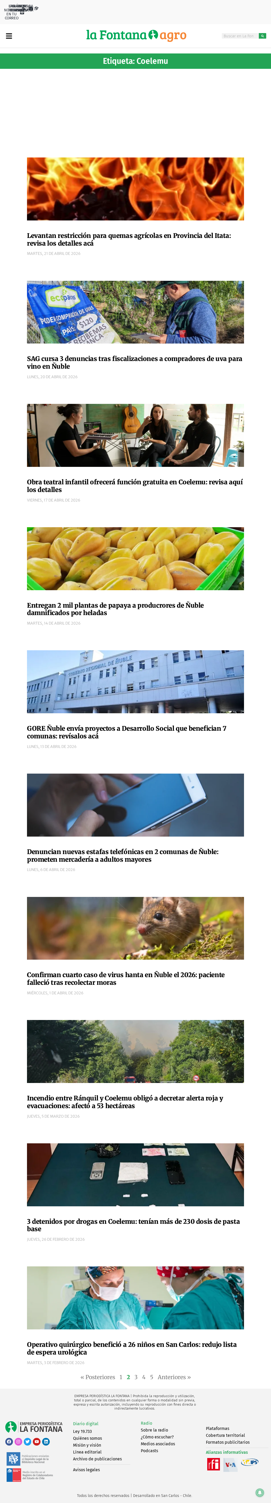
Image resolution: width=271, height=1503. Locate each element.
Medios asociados (158, 1443)
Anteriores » (174, 1377)
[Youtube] (36, 1442)
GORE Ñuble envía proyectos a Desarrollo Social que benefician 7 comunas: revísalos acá (127, 732)
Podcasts (149, 1450)
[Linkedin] (46, 1442)
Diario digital (85, 1423)
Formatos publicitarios (228, 1442)
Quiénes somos (87, 1438)
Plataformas (217, 1428)
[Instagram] (18, 1442)
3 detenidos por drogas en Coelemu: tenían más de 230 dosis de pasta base (133, 1225)
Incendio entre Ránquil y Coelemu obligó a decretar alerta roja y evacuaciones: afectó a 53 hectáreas (125, 1102)
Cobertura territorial (225, 1435)
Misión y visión (87, 1445)
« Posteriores (97, 1377)
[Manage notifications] (260, 1492)
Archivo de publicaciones (97, 1458)
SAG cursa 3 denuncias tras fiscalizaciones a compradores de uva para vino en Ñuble (134, 363)
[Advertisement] (135, 111)
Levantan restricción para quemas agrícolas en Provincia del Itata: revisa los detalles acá (129, 239)
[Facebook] (9, 1442)
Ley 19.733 (82, 1431)
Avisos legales (86, 1469)
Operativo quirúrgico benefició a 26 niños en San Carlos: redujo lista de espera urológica (132, 1348)
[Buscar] (262, 36)
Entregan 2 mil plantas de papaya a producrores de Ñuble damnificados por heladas (115, 609)
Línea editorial (87, 1452)
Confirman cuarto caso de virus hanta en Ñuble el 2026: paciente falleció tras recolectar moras (126, 979)
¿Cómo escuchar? (157, 1436)
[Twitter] (27, 1442)
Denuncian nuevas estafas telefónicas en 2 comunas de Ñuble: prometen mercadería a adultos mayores (122, 856)
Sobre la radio (154, 1430)
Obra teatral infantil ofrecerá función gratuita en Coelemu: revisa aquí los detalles (135, 486)
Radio (146, 1423)
